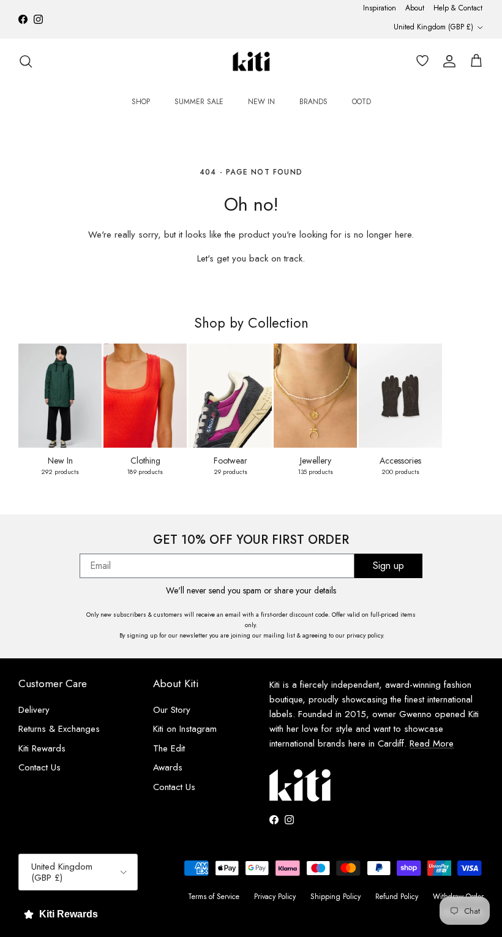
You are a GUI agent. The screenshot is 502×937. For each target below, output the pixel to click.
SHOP (141, 101)
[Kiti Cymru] (251, 61)
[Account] (447, 61)
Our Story (171, 710)
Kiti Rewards (42, 748)
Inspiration (379, 7)
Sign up (388, 566)
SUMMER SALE (198, 101)
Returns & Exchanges (59, 729)
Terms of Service (213, 896)
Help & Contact (457, 7)
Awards (167, 767)
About (414, 7)
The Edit (169, 748)
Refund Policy (396, 896)
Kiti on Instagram (185, 729)
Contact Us (39, 767)
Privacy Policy (275, 896)
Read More (432, 743)
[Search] (25, 61)
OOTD (361, 101)
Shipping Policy (335, 896)
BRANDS (313, 101)
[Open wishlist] (420, 61)
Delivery (34, 710)
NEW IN (261, 101)
